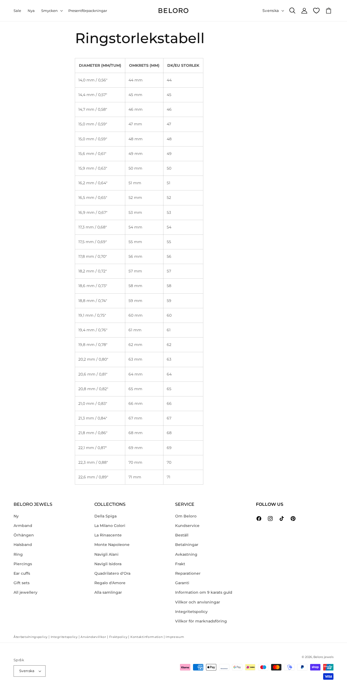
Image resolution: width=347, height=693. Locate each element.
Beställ (181, 535)
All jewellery (25, 592)
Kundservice (187, 525)
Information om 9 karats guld (203, 592)
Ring (18, 554)
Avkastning (186, 554)
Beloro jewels (323, 657)
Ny (16, 516)
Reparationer (188, 573)
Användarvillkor (93, 637)
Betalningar (186, 544)
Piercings (23, 563)
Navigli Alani (106, 554)
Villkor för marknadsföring (201, 621)
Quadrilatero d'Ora (112, 573)
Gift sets (22, 582)
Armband (23, 525)
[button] (51, 10)
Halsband (23, 544)
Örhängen (24, 535)
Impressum (175, 637)
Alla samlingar (108, 592)
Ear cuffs (22, 573)
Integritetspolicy (191, 611)
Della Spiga (105, 516)
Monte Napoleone (112, 544)
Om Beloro (186, 516)
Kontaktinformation (146, 637)
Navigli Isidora (107, 563)
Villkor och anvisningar (197, 602)
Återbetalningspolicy (31, 637)
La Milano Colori (109, 525)
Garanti (182, 582)
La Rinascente (108, 535)
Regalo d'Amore (110, 582)
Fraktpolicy (118, 637)
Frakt (180, 563)
